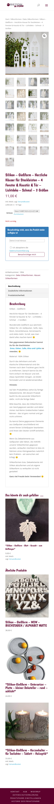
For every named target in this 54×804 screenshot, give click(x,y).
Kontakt (15, 792)
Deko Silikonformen (30, 19)
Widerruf (35, 792)
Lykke (38, 348)
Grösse (9, 213)
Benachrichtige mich (27, 254)
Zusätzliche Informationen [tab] (20, 290)
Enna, (12, 348)
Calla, (24, 348)
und (33, 348)
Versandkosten (24, 202)
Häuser (37, 275)
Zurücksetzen (19, 214)
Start (7, 19)
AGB (25, 792)
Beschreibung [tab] (14, 286)
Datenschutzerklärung (19, 250)
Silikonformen (16, 19)
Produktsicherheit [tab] (16, 295)
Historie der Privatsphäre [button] (26, 801)
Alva (29, 348)
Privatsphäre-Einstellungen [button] (25, 798)
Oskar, (18, 348)
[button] (44, 36)
